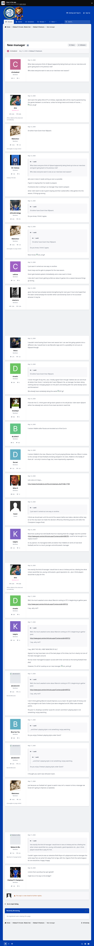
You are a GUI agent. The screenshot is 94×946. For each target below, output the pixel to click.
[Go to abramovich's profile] (15, 678)
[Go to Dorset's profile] (15, 454)
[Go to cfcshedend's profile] (8, 51)
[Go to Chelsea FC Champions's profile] (15, 872)
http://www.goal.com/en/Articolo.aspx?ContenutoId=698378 (48, 536)
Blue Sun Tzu (15, 732)
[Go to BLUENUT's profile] (15, 429)
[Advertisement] (47, 35)
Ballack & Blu (15, 847)
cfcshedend (13, 51)
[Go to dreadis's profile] (15, 368)
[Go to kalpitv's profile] (15, 534)
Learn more (3, 3)
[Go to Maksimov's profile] (15, 131)
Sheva (15, 351)
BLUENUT (15, 437)
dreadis (15, 376)
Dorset (15, 462)
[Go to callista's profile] (15, 266)
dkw (15, 108)
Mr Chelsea (15, 168)
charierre (15, 300)
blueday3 (15, 411)
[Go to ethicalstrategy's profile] (15, 205)
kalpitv (15, 542)
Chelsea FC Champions (15, 880)
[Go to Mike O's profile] (15, 480)
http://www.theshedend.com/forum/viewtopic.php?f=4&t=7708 (49, 484)
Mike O (15, 488)
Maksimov (15, 139)
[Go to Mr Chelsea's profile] (15, 160)
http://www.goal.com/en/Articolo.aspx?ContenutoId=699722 (48, 604)
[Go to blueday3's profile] (15, 403)
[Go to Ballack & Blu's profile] (15, 839)
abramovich (15, 686)
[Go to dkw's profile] (15, 100)
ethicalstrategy (15, 213)
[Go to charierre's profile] (15, 292)
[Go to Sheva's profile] (15, 343)
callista (15, 274)
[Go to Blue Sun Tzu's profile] (15, 724)
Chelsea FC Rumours (35, 51)
